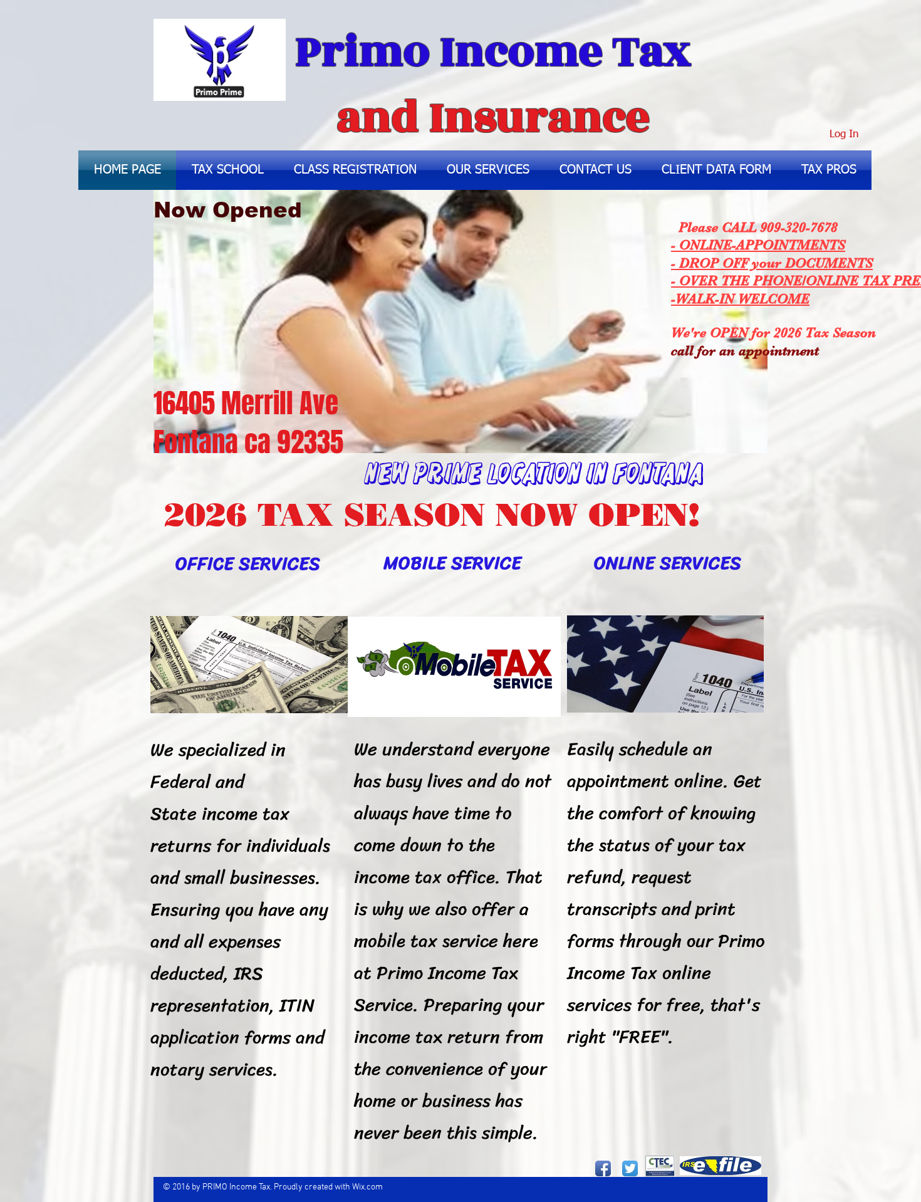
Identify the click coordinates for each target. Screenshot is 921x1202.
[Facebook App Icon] (603, 1168)
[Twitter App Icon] (630, 1168)
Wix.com (367, 1187)
